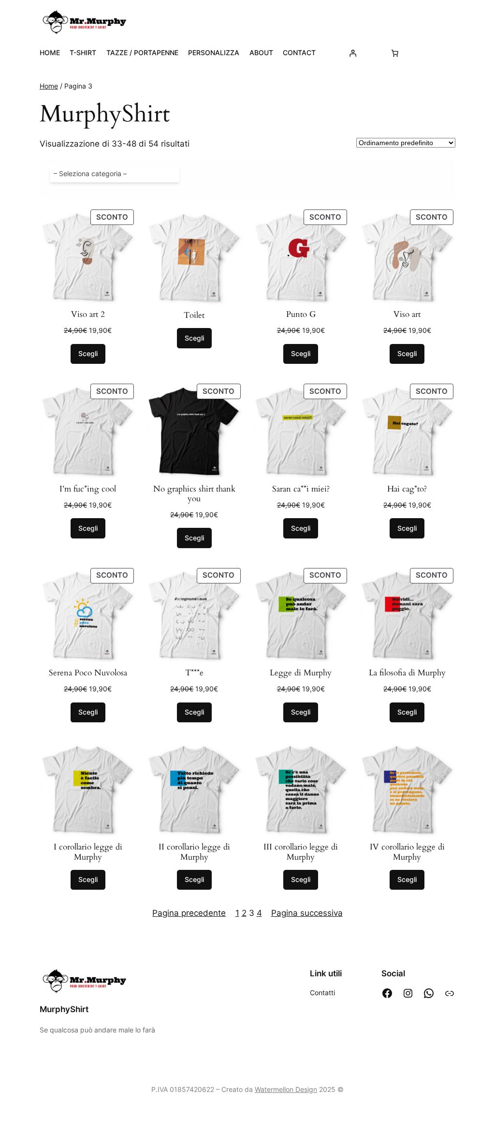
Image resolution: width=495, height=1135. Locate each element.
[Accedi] (353, 52)
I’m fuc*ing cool (87, 489)
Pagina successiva (307, 913)
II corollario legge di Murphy (194, 852)
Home (49, 86)
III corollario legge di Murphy (300, 852)
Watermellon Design (286, 1089)
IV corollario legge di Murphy (407, 852)
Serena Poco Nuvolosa (88, 673)
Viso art (407, 314)
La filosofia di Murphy (407, 673)
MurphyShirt (64, 1009)
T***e (194, 673)
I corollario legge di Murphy (88, 852)
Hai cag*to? (407, 489)
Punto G (301, 314)
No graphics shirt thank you (194, 494)
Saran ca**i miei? (301, 489)
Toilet (194, 315)
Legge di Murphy (301, 673)
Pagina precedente (189, 913)
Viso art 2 (88, 314)
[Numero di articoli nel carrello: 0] (395, 52)
